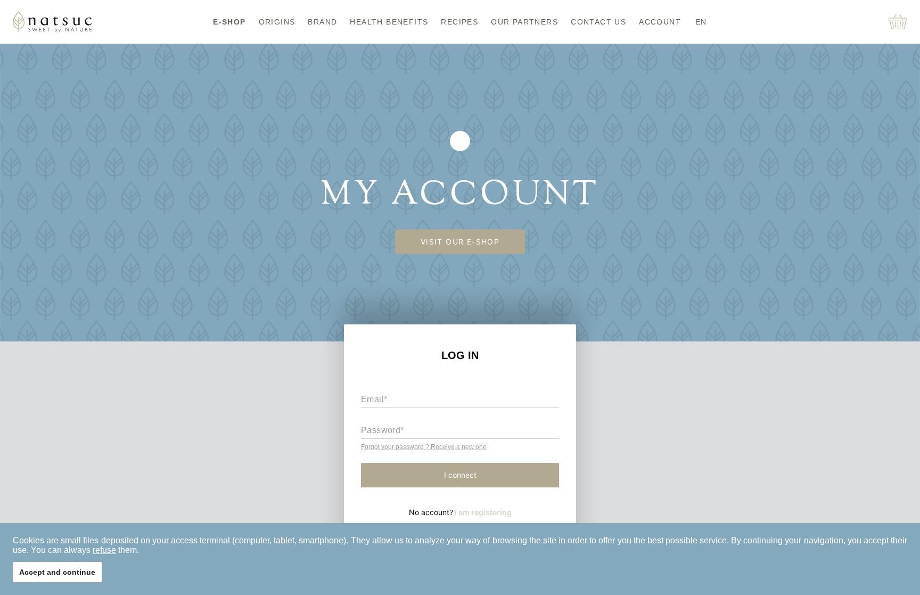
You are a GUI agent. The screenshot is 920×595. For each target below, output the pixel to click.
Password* (382, 430)
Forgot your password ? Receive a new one (424, 447)
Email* (374, 399)
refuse (104, 550)
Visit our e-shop (460, 241)
